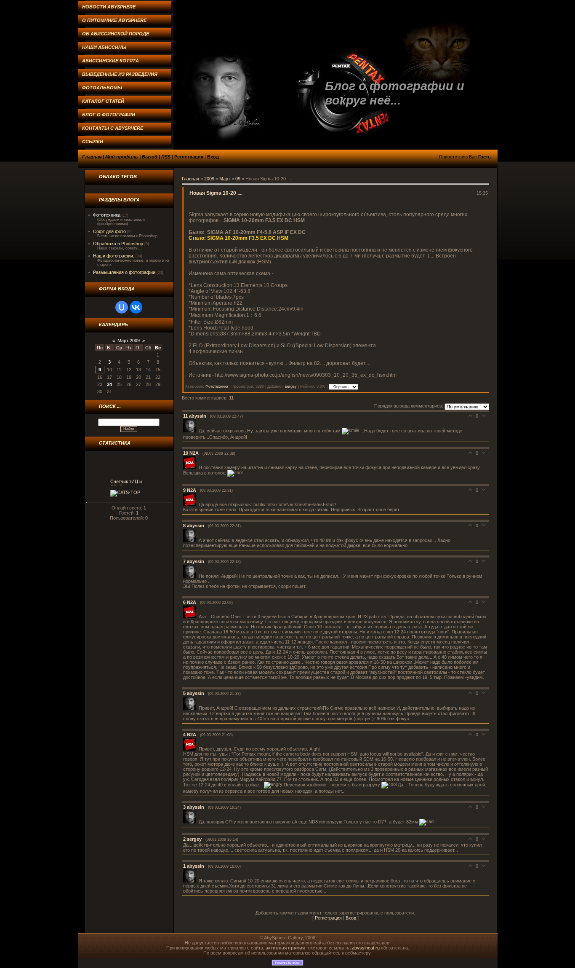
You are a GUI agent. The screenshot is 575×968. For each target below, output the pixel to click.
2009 (209, 178)
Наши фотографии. (113, 255)
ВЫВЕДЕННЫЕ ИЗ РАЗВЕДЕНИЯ (119, 74)
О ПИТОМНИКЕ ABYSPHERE (114, 20)
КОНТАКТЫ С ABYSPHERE (112, 128)
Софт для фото (109, 231)
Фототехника (106, 214)
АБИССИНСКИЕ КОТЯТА (110, 60)
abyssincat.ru (366, 947)
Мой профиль (121, 156)
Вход (213, 156)
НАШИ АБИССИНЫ (104, 47)
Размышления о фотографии (124, 272)
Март (224, 178)
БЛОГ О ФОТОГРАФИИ (108, 114)
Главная (91, 156)
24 (109, 384)
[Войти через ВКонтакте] (136, 307)
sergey (291, 386)
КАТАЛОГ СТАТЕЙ (103, 101)
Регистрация (188, 156)
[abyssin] (191, 430)
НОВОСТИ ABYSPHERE (109, 6)
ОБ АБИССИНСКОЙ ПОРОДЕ (115, 33)
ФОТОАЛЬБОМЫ (102, 87)
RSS (165, 156)
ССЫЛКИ (92, 141)
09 (237, 178)
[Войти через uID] (121, 307)
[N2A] (191, 467)
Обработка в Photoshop (118, 243)
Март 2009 (128, 340)
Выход (149, 156)
